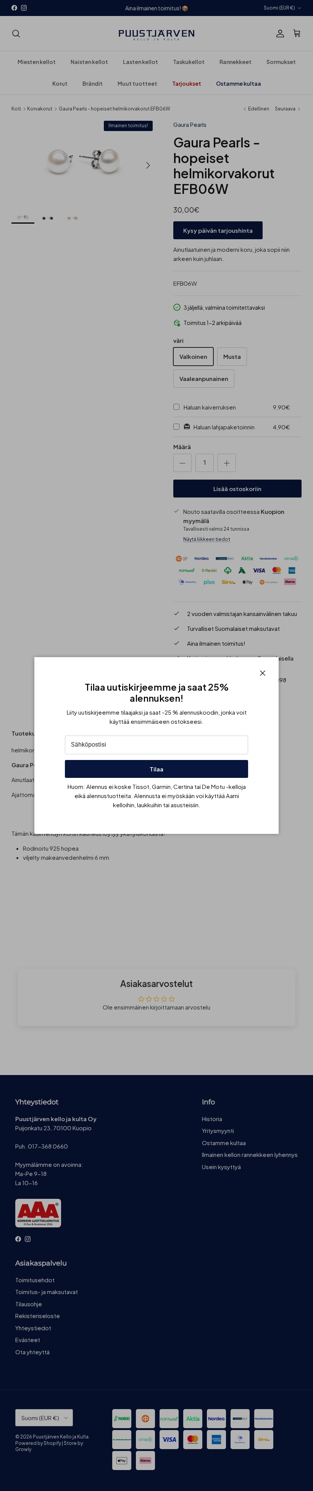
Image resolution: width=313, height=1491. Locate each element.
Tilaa (156, 769)
